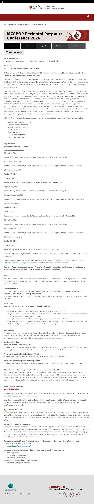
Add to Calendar (16, 52)
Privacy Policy (24, 494)
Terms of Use (32, 494)
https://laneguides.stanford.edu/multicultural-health (22, 437)
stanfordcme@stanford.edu (67, 489)
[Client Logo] (47, 9)
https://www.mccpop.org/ (21, 446)
